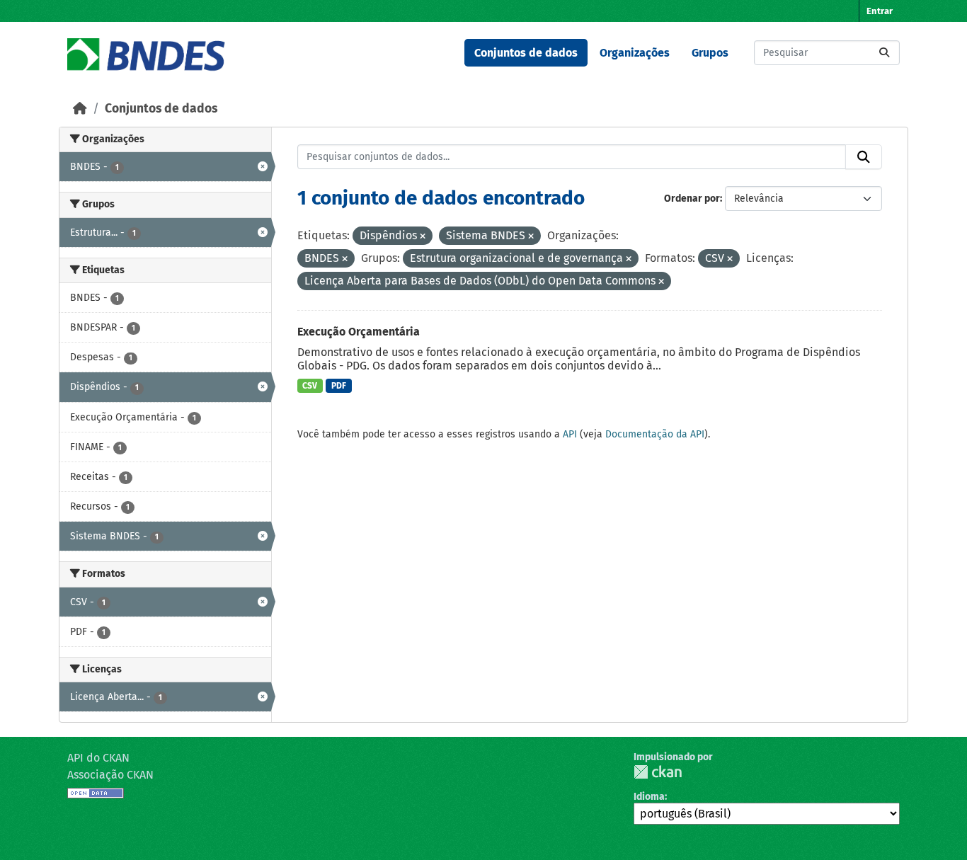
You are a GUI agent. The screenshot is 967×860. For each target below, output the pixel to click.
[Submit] (884, 52)
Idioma (649, 797)
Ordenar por (692, 199)
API (570, 434)
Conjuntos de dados (526, 52)
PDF (338, 386)
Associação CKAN (110, 774)
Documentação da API (654, 434)
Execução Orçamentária (358, 331)
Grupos (710, 52)
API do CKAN (98, 757)
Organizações (635, 52)
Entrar (879, 11)
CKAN (658, 771)
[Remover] (422, 236)
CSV (309, 386)
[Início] (80, 108)
